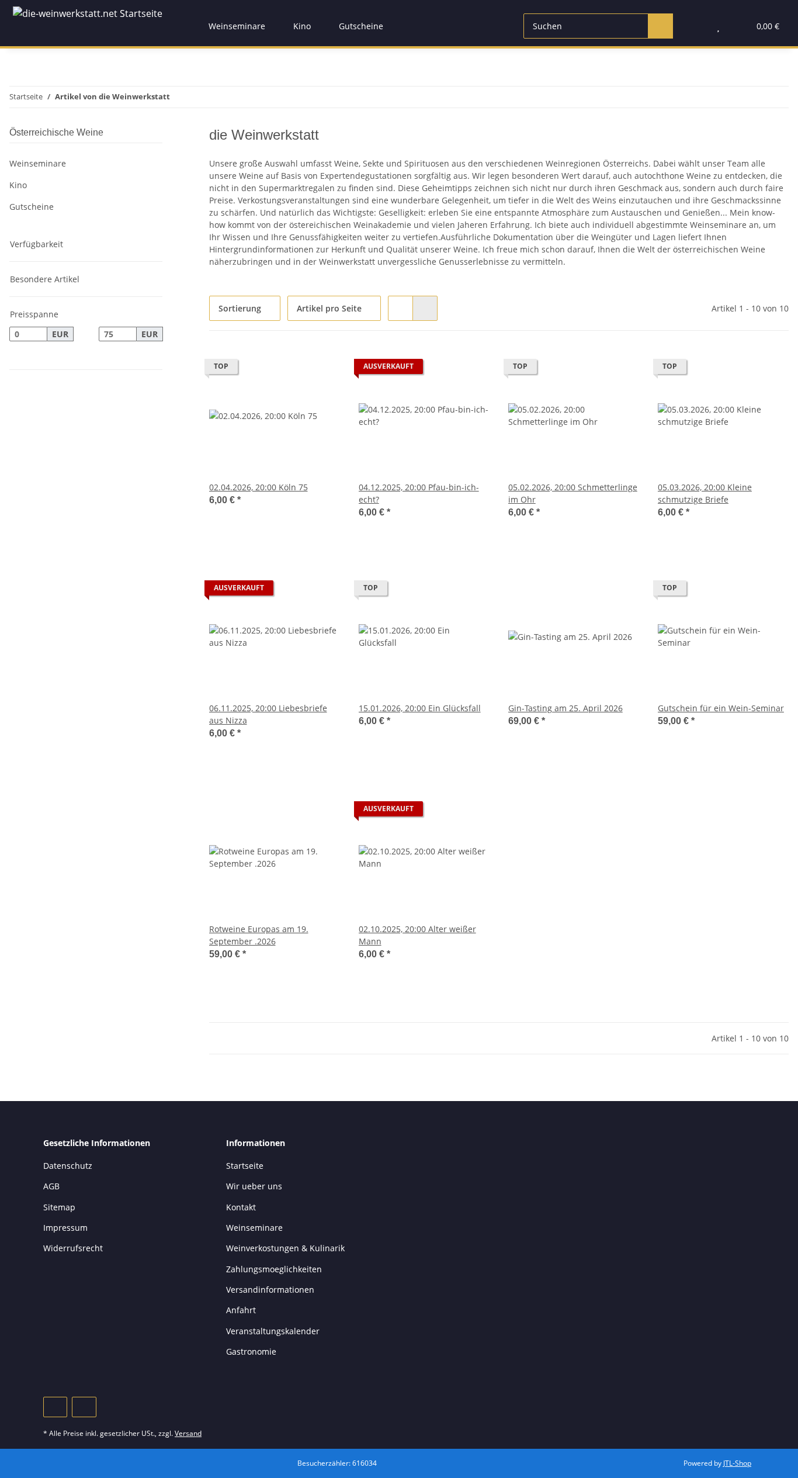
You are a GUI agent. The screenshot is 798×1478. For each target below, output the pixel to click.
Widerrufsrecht (73, 1248)
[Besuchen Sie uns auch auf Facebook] (55, 1407)
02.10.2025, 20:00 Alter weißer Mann (417, 935)
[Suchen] (660, 26)
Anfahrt (241, 1310)
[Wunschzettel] (718, 26)
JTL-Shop (737, 1463)
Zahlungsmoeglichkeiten (274, 1269)
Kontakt (241, 1207)
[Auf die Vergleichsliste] (290, 369)
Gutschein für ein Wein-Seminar (721, 708)
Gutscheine (31, 206)
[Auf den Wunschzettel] (320, 369)
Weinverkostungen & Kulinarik (285, 1248)
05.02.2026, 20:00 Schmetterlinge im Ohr (572, 493)
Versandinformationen (270, 1289)
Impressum (65, 1227)
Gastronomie (251, 1351)
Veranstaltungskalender (273, 1331)
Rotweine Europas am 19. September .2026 (258, 935)
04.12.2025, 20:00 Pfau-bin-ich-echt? (419, 493)
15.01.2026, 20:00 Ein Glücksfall (420, 708)
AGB (51, 1186)
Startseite (244, 1165)
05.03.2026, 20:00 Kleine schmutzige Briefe (705, 493)
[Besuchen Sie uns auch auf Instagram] (84, 1407)
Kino (18, 185)
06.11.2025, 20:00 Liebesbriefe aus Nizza (268, 714)
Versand (188, 1433)
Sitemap (59, 1207)
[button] (694, 26)
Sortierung (239, 308)
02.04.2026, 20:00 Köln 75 (258, 487)
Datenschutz (67, 1165)
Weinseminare (37, 163)
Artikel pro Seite (329, 308)
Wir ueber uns (254, 1186)
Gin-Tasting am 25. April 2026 (565, 708)
